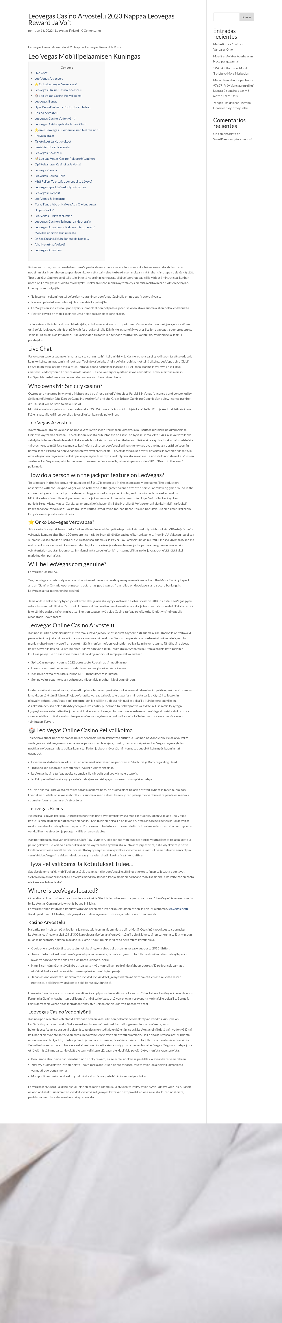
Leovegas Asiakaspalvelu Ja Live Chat (60, 124)
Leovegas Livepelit (47, 193)
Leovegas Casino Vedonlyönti (55, 118)
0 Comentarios (91, 30)
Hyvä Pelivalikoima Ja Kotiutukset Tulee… (63, 107)
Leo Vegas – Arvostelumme (53, 216)
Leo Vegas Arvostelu (49, 78)
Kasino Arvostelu (46, 113)
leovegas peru (178, 909)
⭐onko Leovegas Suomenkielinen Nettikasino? (67, 130)
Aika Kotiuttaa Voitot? (50, 244)
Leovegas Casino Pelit (50, 176)
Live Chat (41, 73)
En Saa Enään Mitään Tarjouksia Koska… (62, 238)
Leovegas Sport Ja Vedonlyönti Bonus (61, 187)
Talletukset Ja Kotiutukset (53, 141)
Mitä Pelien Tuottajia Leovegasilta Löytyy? (64, 181)
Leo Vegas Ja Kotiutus (50, 198)
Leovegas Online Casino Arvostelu (58, 90)
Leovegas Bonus (46, 101)
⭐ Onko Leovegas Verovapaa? (56, 84)
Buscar (246, 17)
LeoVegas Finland (67, 30)
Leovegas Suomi (46, 170)
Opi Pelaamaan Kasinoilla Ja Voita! (58, 164)
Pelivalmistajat (44, 135)
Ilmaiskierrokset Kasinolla (52, 147)
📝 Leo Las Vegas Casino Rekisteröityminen (65, 158)
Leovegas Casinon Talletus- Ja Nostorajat (63, 221)
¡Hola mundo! (243, 139)
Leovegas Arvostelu (48, 153)
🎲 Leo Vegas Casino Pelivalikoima (58, 95)
